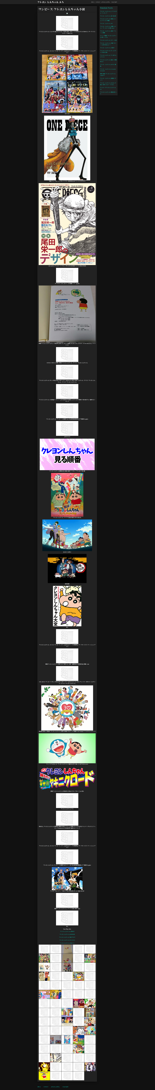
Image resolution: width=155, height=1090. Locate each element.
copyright (114, 2)
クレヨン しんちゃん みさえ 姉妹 (108, 65)
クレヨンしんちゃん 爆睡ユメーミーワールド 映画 (108, 19)
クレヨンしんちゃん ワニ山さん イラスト (108, 56)
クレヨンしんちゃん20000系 (67, 934)
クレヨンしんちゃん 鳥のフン (67, 943)
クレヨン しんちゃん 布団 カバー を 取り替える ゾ (108, 44)
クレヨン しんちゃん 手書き (107, 48)
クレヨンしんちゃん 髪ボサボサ (67, 937)
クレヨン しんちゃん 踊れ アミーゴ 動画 (108, 31)
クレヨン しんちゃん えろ (50, 2)
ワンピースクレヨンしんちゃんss (108, 88)
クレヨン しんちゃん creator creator (108, 70)
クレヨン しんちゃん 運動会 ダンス (108, 79)
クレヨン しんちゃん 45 (106, 23)
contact (98, 2)
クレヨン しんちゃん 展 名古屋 (108, 16)
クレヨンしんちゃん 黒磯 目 (67, 931)
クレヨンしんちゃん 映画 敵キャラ (108, 93)
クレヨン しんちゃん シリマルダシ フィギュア (108, 12)
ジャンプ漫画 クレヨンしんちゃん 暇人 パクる (108, 36)
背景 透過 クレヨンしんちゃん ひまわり (108, 74)
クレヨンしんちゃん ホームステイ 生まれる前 (108, 51)
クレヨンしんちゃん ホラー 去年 (108, 40)
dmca (92, 2)
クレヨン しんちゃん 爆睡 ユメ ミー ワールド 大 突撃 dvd (108, 27)
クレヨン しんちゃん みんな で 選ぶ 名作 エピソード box (108, 83)
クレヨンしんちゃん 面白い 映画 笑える (108, 60)
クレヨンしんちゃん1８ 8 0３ (67, 940)
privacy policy (105, 2)
